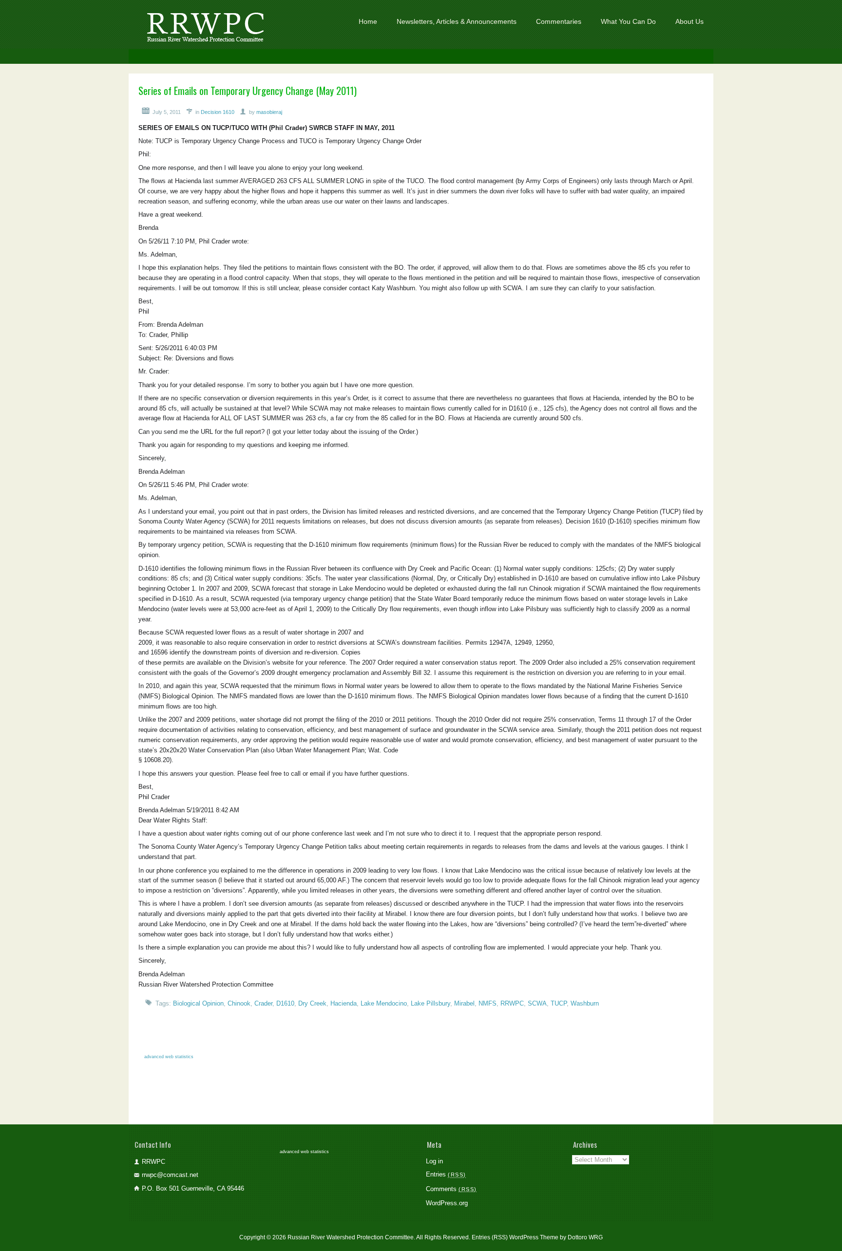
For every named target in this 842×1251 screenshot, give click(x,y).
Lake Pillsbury (430, 1003)
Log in (434, 1161)
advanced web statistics (168, 1056)
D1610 (285, 1003)
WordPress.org (447, 1203)
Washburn (585, 1003)
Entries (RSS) (490, 1237)
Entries (444, 1174)
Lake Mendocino (384, 1003)
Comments (450, 1189)
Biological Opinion (198, 1003)
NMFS (487, 1003)
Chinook (239, 1003)
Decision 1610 (217, 112)
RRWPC (512, 1003)
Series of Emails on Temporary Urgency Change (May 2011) (247, 90)
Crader (263, 1003)
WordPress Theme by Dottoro (548, 1237)
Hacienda (343, 1003)
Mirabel (464, 1003)
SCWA (537, 1003)
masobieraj (269, 112)
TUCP (559, 1003)
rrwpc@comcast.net (170, 1174)
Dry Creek (312, 1003)
